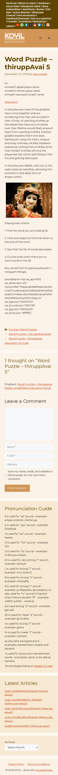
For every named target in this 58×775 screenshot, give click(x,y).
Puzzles (14, 329)
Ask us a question (41, 18)
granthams (29, 9)
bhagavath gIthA (30, 6)
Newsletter (39, 21)
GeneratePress (43, 770)
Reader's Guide (43, 666)
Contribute (25, 21)
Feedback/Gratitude (17, 18)
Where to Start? (27, 3)
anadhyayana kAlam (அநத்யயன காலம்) (27, 725)
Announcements (26, 15)
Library (10, 26)
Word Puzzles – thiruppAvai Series (30, 334)
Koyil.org (11, 3)
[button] (40, 38)
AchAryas (44, 3)
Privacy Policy (16, 764)
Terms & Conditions (38, 764)
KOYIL (14, 35)
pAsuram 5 (11, 102)
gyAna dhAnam (21, 12)
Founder (12, 21)
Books (40, 9)
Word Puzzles (28, 329)
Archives (10, 742)
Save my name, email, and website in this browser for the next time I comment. (30, 475)
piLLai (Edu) (12, 6)
